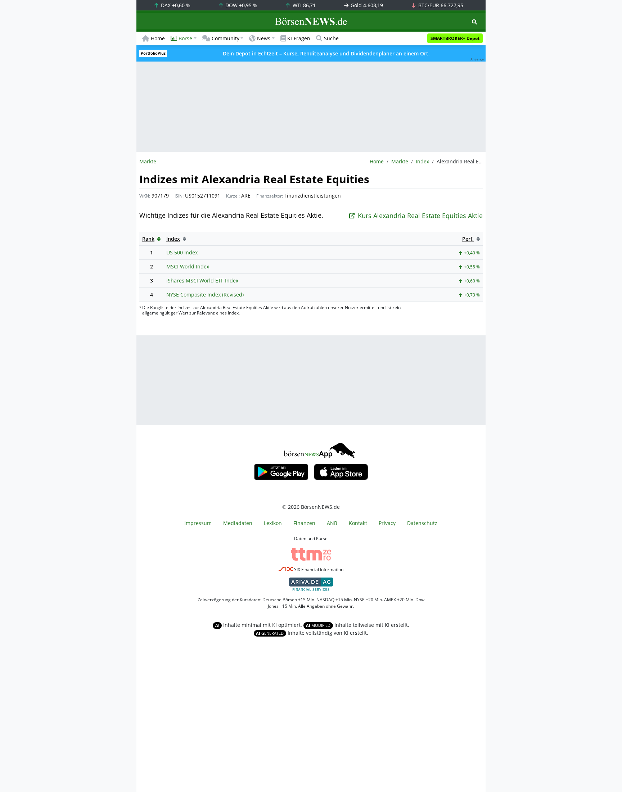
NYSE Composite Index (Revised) (205, 294)
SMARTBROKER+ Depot (455, 38)
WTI (303, 5)
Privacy (387, 523)
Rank (148, 238)
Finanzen (304, 523)
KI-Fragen (298, 38)
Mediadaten (237, 523)
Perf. (468, 238)
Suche (331, 38)
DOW (240, 5)
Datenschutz (422, 523)
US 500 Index (182, 252)
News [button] (263, 38)
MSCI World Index (187, 266)
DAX (174, 5)
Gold (366, 5)
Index (422, 161)
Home (158, 38)
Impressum (198, 523)
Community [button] (225, 38)
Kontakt (358, 523)
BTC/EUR (440, 5)
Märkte (399, 161)
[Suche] (474, 21)
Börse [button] (185, 38)
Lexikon (273, 523)
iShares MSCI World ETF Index (202, 280)
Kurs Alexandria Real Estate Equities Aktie (420, 215)
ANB (332, 523)
